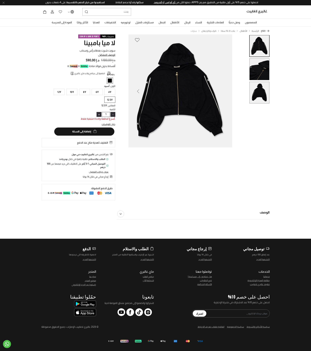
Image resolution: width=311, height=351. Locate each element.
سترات (194, 31)
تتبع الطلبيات (206, 280)
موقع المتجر (90, 280)
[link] (215, 22)
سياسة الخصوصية (235, 326)
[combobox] (106, 12)
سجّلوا (128, 2)
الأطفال (243, 31)
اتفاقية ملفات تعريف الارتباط (211, 326)
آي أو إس (158, 2)
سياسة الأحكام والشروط (258, 326)
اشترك (199, 313)
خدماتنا (266, 276)
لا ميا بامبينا (99, 42)
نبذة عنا (92, 276)
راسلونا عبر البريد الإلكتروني (83, 284)
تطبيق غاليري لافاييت (260, 284)
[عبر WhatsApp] (7, 344)
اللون (112, 86)
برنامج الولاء (148, 276)
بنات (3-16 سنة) (228, 31)
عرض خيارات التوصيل (99, 172)
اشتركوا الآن (148, 280)
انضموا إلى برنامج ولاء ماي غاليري (89, 73)
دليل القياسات (108, 124)
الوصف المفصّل (106, 55)
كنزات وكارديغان (208, 31)
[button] (251, 22)
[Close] (3, 2)
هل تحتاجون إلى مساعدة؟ (200, 276)
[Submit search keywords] (86, 12)
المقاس (111, 105)
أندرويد (146, 2)
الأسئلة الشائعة (204, 284)
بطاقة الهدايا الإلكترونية (259, 280)
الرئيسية (255, 31)
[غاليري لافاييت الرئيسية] (258, 12)
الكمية (112, 109)
